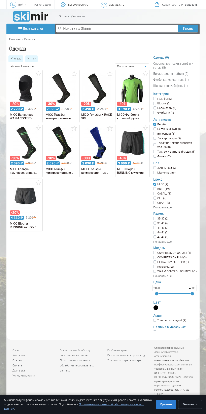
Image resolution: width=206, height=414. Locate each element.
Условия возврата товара (124, 360)
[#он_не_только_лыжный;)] (30, 16)
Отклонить (190, 404)
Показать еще (162, 207)
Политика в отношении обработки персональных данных (77, 365)
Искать (188, 28)
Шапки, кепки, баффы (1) (170, 86)
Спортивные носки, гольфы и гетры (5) (173, 65)
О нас (16, 350)
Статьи (17, 360)
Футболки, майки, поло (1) (171, 80)
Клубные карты (117, 350)
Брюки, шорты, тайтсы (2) (170, 74)
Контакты (19, 355)
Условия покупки (23, 375)
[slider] (157, 293)
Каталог (29, 39)
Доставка (78, 16)
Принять (166, 404)
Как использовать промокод (126, 355)
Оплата (64, 16)
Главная (15, 39)
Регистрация (42, 4)
